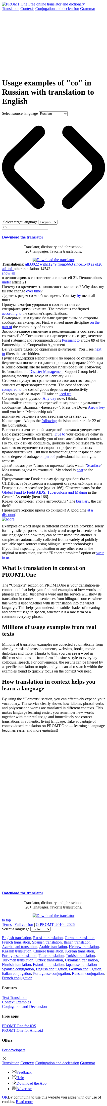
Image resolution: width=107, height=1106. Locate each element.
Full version (23, 924)
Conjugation (57, 8)
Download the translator (22, 237)
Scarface (94, 465)
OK (5, 1097)
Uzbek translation (49, 960)
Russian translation (48, 938)
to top (6, 920)
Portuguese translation (19, 955)
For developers (13, 1050)
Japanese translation (81, 964)
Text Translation (14, 997)
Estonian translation (48, 964)
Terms (7, 924)
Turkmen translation (17, 960)
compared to (11, 389)
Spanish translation (47, 942)
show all (8, 273)
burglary (82, 501)
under (6, 282)
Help (20, 1078)
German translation (80, 938)
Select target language (20, 222)
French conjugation (17, 978)
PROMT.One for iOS (19, 1026)
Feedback (24, 1072)
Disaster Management (46, 371)
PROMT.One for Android (22, 1030)
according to (11, 313)
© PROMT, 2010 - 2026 (55, 924)
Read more (24, 1102)
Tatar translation (51, 955)
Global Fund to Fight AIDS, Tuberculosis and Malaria (44, 492)
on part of (47, 456)
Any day (49, 398)
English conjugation (51, 969)
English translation (16, 938)
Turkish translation (80, 955)
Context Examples (16, 1002)
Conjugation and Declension (24, 1006)
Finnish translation (16, 964)
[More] (8, 519)
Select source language (20, 113)
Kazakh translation (16, 951)
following (49, 421)
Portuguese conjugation (51, 973)
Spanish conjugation (18, 969)
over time (33, 291)
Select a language (15, 929)
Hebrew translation (84, 947)
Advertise (24, 1089)
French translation (16, 942)
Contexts (27, 8)
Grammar (87, 8)
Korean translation (79, 951)
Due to (59, 434)
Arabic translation (53, 947)
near (80, 470)
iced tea (65, 394)
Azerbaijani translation (19, 947)
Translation (10, 8)
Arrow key (96, 407)
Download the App (31, 1083)
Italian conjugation (16, 973)
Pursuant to (71, 340)
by (79, 295)
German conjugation (85, 969)
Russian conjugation (88, 973)
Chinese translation (48, 951)
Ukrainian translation (81, 960)
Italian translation (77, 942)
